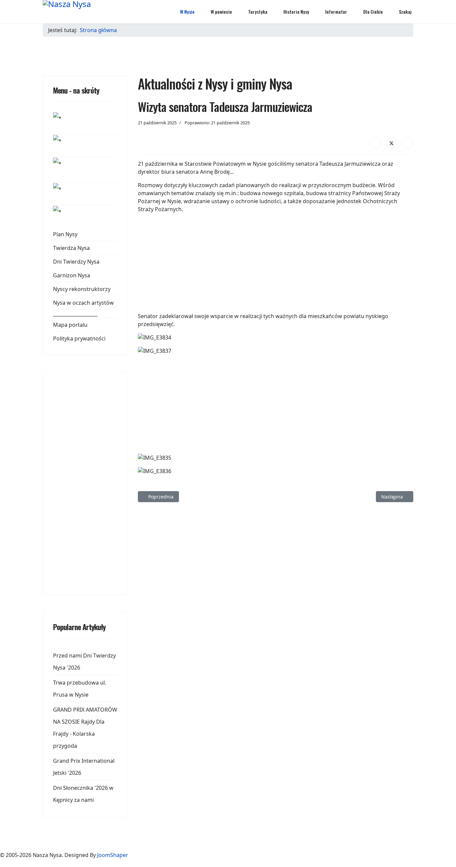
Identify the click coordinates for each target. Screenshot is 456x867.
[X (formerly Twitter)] (391, 143)
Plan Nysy (65, 234)
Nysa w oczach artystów (83, 302)
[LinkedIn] (407, 143)
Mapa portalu (70, 324)
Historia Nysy (296, 11)
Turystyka (257, 11)
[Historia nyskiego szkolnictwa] (85, 193)
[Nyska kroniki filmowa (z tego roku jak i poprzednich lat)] (85, 169)
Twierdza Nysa (71, 248)
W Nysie (187, 11)
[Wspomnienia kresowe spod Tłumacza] (85, 216)
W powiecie (221, 11)
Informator (336, 11)
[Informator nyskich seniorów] (85, 123)
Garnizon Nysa (71, 275)
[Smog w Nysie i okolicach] (85, 145)
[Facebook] (375, 143)
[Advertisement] (103, 483)
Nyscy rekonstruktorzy (81, 289)
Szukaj (405, 11)
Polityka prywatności (79, 338)
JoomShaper (112, 855)
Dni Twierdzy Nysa (76, 261)
